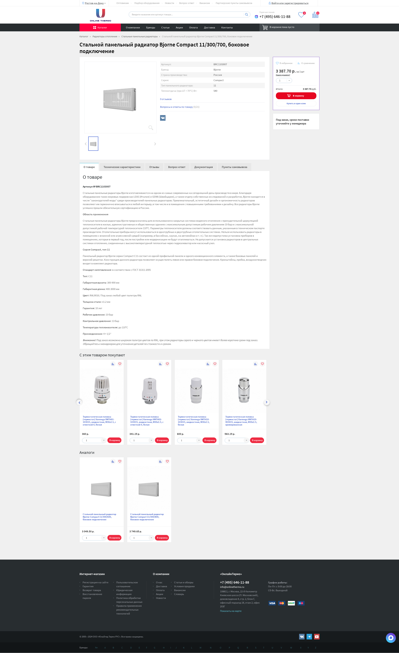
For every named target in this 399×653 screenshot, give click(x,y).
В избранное (286, 63)
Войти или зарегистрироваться (290, 3)
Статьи (165, 27)
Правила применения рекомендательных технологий (129, 609)
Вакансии (205, 3)
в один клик (296, 103)
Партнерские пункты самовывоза (234, 3)
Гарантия (88, 586)
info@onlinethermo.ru (232, 587)
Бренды (150, 27)
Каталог (102, 27)
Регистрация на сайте (95, 582)
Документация (203, 167)
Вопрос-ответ (186, 3)
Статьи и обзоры (183, 582)
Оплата (193, 27)
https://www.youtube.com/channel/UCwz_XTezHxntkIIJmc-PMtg (317, 636)
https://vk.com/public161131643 (302, 636)
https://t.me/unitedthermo (309, 636)
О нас (159, 582)
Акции (179, 27)
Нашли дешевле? (283, 75)
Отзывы (154, 167)
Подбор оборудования (146, 3)
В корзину (298, 95)
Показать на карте (230, 611)
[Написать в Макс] (256, 16)
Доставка (209, 27)
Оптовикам (122, 3)
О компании (133, 27)
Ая (96, 647)
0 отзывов (166, 99)
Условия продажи (184, 586)
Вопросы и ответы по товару (180, 107)
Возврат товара (92, 590)
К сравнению (308, 63)
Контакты (227, 27)
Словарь (179, 594)
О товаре (89, 167)
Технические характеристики (122, 167)
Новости (169, 3)
